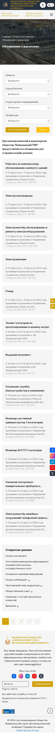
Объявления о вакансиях (15, 40)
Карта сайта (9, 689)
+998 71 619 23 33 (34, 16)
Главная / (7, 37)
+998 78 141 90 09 (10, 16)
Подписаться (42, 684)
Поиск (43, 130)
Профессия (12, 115)
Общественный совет (18, 591)
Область (10, 75)
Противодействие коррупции (22, 585)
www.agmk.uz (33, 664)
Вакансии (11, 606)
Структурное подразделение (22, 102)
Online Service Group (27, 731)
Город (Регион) (14, 89)
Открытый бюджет (16, 580)
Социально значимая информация (24, 574)
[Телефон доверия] (52, 300)
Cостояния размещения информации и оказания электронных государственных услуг (27, 565)
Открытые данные (16, 556)
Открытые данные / (24, 37)
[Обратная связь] (52, 306)
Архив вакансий (17, 130)
